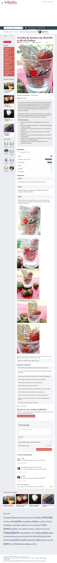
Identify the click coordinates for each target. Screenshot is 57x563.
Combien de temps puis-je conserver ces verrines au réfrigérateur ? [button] (34, 376)
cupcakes (16, 527)
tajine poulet (47, 542)
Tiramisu (32, 560)
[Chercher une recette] (22, 28)
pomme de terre (33, 538)
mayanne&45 (11, 163)
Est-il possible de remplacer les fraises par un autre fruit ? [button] (32, 379)
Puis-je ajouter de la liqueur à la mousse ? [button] (28, 402)
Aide (20, 559)
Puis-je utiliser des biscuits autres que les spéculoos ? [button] (31, 392)
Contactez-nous (25, 559)
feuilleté (37, 527)
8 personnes (23, 152)
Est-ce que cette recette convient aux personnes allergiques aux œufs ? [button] (33, 398)
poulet (15, 542)
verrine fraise (24, 358)
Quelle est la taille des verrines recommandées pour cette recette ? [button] (34, 389)
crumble (41, 523)
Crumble (37, 560)
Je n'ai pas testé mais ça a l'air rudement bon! (29, 442)
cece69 (23, 476)
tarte (6, 546)
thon (11, 546)
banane (15, 519)
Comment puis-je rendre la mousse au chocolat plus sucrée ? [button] (33, 395)
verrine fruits (30, 358)
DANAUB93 (6, 179)
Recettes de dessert (8, 49)
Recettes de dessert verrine (8, 59)
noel (32, 535)
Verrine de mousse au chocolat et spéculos (8, 93)
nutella (37, 535)
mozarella (24, 535)
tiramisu (18, 546)
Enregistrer (8, 42)
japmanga (12, 154)
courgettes (26, 523)
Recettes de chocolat (8, 64)
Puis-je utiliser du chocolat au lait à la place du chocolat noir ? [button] (33, 368)
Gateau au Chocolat (25, 560)
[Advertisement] (28, 15)
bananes (23, 520)
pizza (22, 538)
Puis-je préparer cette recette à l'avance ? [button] (28, 385)
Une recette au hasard (8, 74)
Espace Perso (41, 27)
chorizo (6, 523)
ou (19, 444)
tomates (26, 546)
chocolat (23, 356)
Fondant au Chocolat (15, 560)
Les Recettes (32, 27)
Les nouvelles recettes (8, 69)
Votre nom (20, 437)
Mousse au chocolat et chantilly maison (8, 109)
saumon (31, 542)
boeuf (30, 520)
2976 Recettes (45, 33)
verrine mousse (37, 358)
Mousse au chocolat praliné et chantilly (8, 126)
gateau (7, 531)
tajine (39, 542)
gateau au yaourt (20, 531)
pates (45, 535)
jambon (31, 531)
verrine (47, 356)
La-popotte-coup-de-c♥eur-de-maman (31, 467)
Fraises (6, 519)
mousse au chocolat (40, 356)
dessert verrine (29, 356)
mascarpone (11, 535)
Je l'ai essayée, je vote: (23, 445)
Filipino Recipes (43, 560)
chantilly (37, 519)
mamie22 (12, 171)
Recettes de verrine (8, 54)
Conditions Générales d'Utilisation (10, 559)
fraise (34, 356)
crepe (35, 523)
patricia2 (6, 171)
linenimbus (6, 154)
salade (22, 542)
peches (16, 538)
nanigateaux (6, 162)
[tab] (35, 367)
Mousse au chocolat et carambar (7, 142)
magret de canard (42, 531)
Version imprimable (9, 36)
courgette (15, 523)
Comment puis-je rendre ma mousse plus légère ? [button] (30, 382)
